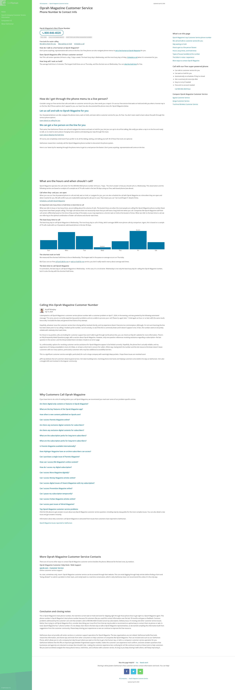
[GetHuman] (9, 3)
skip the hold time (130, 64)
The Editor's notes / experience (183, 57)
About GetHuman (7, 24)
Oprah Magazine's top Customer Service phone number (192, 38)
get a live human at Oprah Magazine (127, 51)
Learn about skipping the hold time (52, 135)
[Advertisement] (95, 81)
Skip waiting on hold (65, 44)
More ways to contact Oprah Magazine (186, 61)
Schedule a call (79, 44)
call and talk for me (61, 262)
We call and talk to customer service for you (188, 41)
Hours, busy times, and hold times (184, 51)
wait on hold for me (77, 262)
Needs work (144, 663)
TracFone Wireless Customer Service (185, 104)
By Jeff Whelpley (50, 309)
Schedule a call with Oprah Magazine (52, 201)
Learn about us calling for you (50, 121)
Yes (137, 663)
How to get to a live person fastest (184, 47)
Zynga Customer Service (181, 101)
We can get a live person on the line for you (63, 124)
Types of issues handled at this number (186, 54)
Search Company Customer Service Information (13, 16)
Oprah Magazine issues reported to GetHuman (56, 523)
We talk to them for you (48, 44)
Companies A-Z (6, 21)
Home (3, 12)
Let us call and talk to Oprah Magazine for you (64, 110)
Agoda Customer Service (181, 98)
